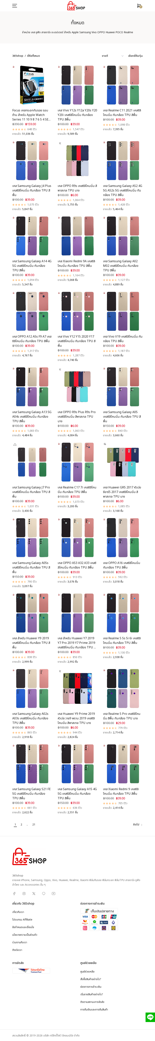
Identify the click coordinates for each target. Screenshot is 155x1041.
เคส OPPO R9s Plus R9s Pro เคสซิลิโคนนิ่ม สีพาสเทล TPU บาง (77, 417)
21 (33, 825)
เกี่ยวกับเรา (18, 912)
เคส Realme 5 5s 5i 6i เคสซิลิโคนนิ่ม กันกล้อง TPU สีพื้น (122, 640)
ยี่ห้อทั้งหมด (33, 56)
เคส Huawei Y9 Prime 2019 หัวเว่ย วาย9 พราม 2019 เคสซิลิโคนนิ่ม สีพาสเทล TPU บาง (76, 718)
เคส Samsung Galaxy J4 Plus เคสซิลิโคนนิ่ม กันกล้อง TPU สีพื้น (31, 190)
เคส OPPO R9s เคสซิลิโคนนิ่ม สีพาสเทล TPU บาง (77, 188)
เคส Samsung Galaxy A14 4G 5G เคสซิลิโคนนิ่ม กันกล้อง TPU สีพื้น (31, 266)
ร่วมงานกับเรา (19, 942)
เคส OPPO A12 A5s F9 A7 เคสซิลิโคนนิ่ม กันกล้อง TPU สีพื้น (31, 338)
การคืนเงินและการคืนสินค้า (94, 1010)
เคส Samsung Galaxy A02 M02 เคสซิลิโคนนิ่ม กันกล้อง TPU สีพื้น (120, 266)
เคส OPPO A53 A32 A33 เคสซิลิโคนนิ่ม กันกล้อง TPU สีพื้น (77, 565)
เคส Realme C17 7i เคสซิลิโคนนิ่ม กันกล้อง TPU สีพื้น (77, 489)
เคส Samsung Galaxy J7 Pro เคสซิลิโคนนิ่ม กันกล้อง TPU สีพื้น (31, 492)
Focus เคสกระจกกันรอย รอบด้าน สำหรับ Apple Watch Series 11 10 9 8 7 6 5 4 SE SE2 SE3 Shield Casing (30, 117)
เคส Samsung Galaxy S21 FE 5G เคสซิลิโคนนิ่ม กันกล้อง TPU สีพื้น (31, 794)
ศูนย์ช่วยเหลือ (87, 972)
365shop (17, 56)
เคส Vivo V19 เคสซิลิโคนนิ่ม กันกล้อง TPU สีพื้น (123, 338)
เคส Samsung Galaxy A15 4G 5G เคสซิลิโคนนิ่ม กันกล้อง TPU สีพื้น (77, 794)
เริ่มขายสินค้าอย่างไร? (91, 994)
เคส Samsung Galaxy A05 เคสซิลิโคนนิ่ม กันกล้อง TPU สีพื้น (122, 417)
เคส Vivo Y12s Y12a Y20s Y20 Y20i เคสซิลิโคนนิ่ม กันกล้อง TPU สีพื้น (77, 115)
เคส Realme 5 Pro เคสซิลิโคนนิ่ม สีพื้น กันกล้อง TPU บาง (121, 716)
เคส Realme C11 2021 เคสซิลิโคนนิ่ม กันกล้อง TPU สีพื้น (122, 112)
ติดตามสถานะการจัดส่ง (92, 1002)
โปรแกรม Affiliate (22, 920)
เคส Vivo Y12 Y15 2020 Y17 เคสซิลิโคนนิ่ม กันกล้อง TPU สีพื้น (76, 341)
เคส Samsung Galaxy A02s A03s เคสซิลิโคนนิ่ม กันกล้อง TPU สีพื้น (30, 718)
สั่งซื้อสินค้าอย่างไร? (90, 979)
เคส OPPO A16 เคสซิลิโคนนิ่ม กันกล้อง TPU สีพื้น (121, 565)
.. (27, 825)
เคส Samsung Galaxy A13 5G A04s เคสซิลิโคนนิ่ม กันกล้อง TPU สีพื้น (31, 417)
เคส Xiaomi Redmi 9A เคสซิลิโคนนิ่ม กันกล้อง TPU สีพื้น (76, 263)
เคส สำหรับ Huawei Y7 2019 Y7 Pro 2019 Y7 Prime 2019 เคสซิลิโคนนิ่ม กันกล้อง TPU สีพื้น (76, 645)
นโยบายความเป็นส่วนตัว (24, 935)
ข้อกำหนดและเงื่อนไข (23, 927)
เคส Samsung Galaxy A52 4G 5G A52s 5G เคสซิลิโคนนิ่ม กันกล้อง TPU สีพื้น (122, 190)
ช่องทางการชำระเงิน (90, 987)
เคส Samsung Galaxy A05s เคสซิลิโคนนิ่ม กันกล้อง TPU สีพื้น (31, 567)
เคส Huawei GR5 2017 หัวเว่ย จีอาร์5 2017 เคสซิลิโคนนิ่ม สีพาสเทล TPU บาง (122, 492)
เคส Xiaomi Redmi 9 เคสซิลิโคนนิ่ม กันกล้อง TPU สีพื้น (121, 791)
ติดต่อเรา (17, 950)
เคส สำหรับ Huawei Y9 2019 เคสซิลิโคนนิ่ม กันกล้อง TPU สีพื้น (31, 643)
